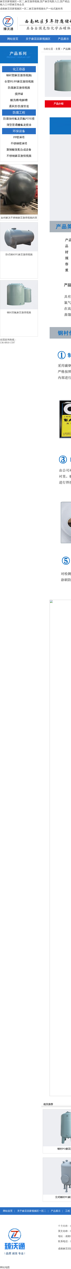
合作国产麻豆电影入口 (20, 1233)
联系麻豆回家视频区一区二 (28, 1226)
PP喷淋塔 (19, 137)
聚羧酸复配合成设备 (19, 149)
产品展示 (55, 1211)
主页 (57, 49)
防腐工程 (19, 112)
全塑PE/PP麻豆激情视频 (19, 81)
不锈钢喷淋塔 (19, 143)
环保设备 (19, 131)
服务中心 (15, 1218)
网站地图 (5, 1267)
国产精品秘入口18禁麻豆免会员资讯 (44, 1218)
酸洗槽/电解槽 (19, 100)
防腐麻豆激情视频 (19, 87)
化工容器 (19, 69)
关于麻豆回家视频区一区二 (38, 40)
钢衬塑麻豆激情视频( (19, 75)
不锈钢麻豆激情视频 (19, 155)
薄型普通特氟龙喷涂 (19, 124)
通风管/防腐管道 (19, 106)
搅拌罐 (19, 93)
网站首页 (12, 38)
